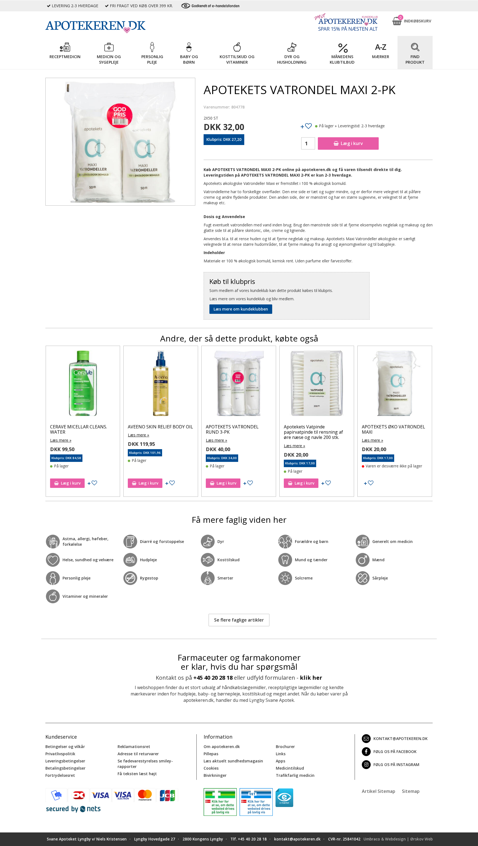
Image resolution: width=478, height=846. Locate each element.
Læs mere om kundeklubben (241, 309)
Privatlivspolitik (60, 753)
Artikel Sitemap (378, 791)
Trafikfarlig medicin (295, 775)
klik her (311, 677)
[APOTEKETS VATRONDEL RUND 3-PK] (239, 384)
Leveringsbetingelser (65, 761)
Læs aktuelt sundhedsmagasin (233, 761)
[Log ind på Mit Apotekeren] (346, 22)
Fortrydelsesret (60, 775)
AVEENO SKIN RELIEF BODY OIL (160, 427)
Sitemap (411, 791)
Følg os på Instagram (396, 764)
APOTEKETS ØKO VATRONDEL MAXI (393, 429)
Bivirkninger (215, 775)
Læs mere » (60, 440)
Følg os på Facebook (395, 751)
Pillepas (211, 753)
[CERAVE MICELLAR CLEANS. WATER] (83, 384)
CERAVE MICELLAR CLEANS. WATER (78, 429)
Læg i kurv (352, 143)
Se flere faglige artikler (239, 620)
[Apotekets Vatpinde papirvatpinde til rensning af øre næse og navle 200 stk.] (317, 384)
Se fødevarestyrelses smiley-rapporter (145, 763)
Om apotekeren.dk (222, 746)
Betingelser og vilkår (65, 746)
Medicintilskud (290, 768)
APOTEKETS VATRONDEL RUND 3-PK (232, 429)
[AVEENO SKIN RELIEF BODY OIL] (161, 384)
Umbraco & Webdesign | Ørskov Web (398, 839)
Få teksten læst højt (137, 773)
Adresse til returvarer (138, 753)
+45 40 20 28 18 (213, 677)
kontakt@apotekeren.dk (400, 738)
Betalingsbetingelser (65, 768)
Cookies (211, 768)
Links (280, 753)
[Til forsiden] (120, 27)
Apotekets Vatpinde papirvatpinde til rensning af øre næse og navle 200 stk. (313, 432)
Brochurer (285, 746)
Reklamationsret (134, 746)
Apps (280, 761)
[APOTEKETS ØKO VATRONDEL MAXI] (395, 384)
